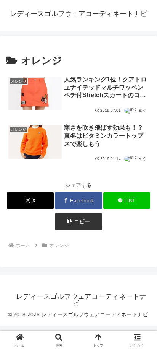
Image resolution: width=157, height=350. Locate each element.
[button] (78, 221)
